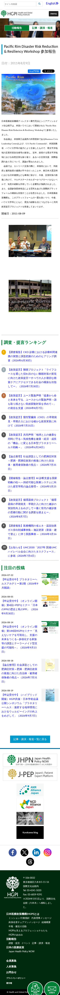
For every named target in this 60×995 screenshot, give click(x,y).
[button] (53, 14)
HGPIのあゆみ (16, 935)
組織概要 (46, 922)
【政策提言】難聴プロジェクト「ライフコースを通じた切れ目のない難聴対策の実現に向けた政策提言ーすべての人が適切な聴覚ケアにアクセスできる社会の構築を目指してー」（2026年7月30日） (32, 378)
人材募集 (11, 966)
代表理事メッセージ (41, 918)
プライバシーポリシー (15, 978)
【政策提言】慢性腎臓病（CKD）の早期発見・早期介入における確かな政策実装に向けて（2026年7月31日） (32, 421)
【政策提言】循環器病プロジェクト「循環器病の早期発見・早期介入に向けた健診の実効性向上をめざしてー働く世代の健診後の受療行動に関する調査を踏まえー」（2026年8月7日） (32, 508)
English (51, 3)
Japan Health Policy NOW (22, 951)
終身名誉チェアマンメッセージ (24, 922)
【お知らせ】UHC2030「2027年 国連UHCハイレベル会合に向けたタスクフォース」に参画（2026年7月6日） (32, 551)
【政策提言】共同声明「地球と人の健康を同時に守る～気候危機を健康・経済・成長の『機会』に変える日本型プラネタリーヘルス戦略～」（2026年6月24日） (32, 441)
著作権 (9, 983)
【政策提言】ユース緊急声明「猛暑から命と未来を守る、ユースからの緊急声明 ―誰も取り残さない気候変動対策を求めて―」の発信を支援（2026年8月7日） (32, 401)
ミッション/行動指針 (19, 918)
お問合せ (11, 972)
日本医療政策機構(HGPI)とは (22, 914)
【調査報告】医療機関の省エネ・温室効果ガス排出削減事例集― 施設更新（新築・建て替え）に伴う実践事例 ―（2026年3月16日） (32, 532)
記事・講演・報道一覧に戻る (30, 739)
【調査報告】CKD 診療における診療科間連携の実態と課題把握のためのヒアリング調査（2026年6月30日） (32, 356)
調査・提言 (14, 943)
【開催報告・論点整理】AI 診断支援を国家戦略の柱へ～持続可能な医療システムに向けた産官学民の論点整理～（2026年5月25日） (32, 484)
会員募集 (11, 960)
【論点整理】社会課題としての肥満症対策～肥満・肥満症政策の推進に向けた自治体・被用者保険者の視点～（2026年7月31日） (32, 462)
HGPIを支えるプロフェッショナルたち (28, 931)
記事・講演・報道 (41, 943)
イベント (25, 943)
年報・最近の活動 (18, 926)
